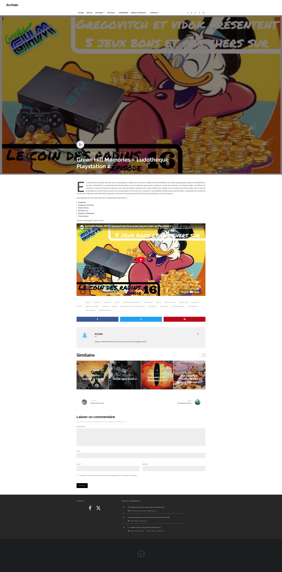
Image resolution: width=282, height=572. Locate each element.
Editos (89, 13)
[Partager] (97, 319)
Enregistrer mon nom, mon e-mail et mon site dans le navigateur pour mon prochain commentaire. (108, 475)
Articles (110, 13)
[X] (192, 13)
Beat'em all (97, 302)
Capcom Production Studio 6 (132, 302)
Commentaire (81, 426)
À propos (154, 13)
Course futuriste (170, 302)
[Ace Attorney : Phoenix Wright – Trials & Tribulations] (189, 375)
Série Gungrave (90, 310)
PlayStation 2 (153, 306)
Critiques (99, 13)
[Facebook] (188, 13)
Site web (145, 464)
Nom (78, 451)
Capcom (117, 302)
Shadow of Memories (105, 310)
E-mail (79, 464)
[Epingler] (184, 319)
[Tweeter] (141, 319)
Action (88, 302)
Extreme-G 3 (195, 302)
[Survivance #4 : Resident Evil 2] (157, 375)
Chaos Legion (149, 302)
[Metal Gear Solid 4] (125, 375)
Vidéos (102, 153)
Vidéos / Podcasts (138, 13)
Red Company (165, 306)
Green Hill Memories (93, 153)
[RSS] (195, 13)
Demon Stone (184, 302)
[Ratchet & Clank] (93, 375)
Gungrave (105, 306)
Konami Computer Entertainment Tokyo (133, 306)
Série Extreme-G (193, 306)
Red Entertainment (178, 306)
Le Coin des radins (186, 185)
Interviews (123, 13)
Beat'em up (108, 302)
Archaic (12, 5)
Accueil (81, 13)
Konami (115, 306)
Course (159, 302)
